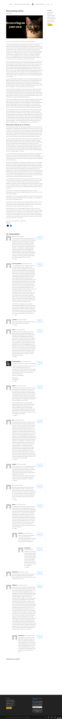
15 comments (9, 13)
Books (48, 4)
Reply (39, 237)
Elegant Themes (15, 717)
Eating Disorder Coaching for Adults (22, 4)
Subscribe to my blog (37, 711)
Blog (11, 4)
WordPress (27, 717)
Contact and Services (39, 4)
